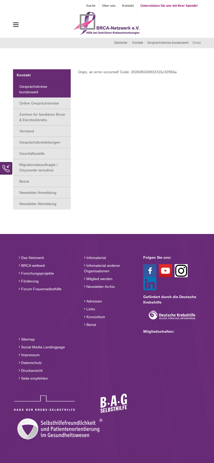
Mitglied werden (98, 279)
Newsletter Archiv (100, 287)
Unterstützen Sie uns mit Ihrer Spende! (169, 6)
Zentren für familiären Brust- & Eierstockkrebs (42, 117)
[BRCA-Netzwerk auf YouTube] (165, 270)
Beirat (24, 181)
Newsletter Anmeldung (37, 192)
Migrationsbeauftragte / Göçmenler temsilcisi (38, 167)
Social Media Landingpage (42, 347)
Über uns (109, 6)
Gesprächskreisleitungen (39, 142)
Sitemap (27, 339)
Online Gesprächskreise (39, 103)
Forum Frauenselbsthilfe (41, 289)
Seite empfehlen (34, 378)
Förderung (29, 281)
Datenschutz (31, 363)
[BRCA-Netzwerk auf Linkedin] (149, 283)
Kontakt (128, 6)
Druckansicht (31, 370)
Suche (91, 6)
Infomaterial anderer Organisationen (102, 268)
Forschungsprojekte (37, 273)
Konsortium (95, 317)
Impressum (30, 355)
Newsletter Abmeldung (37, 204)
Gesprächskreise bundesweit (167, 43)
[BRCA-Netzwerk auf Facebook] (149, 270)
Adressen (93, 301)
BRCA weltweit (32, 265)
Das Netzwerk (32, 258)
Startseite (120, 43)
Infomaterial (95, 258)
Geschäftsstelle (32, 153)
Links (90, 309)
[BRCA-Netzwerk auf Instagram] (181, 270)
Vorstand (26, 131)
